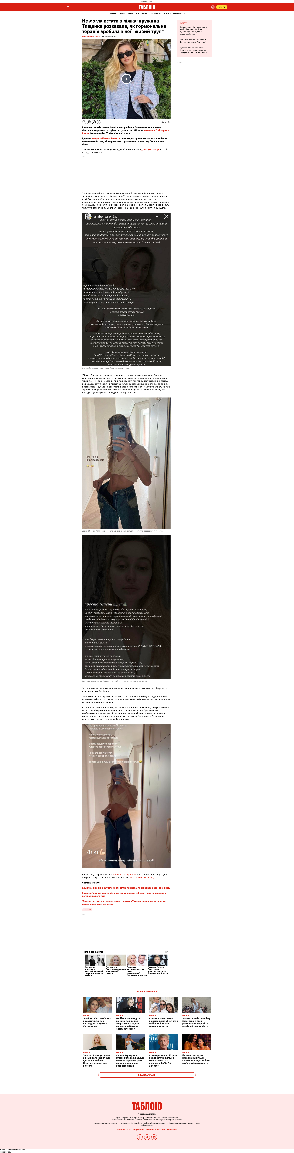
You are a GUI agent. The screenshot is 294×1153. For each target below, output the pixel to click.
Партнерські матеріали (155, 1130)
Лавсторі (158, 13)
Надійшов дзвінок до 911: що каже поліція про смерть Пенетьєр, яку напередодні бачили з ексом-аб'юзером (129, 1023)
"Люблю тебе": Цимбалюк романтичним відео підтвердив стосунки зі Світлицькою (97, 1022)
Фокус (183, 23)
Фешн (130, 13)
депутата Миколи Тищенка (106, 138)
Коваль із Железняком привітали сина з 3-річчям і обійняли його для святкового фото (163, 1022)
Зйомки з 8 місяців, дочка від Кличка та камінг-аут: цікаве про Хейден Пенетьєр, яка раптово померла (96, 1060)
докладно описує (150, 149)
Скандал (122, 13)
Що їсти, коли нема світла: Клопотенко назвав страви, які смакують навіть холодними (194, 50)
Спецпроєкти (179, 13)
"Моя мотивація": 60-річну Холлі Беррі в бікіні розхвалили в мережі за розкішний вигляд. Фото (196, 1022)
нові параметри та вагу (142, 877)
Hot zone (167, 13)
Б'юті (136, 13)
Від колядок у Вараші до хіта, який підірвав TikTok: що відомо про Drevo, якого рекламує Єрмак (193, 30)
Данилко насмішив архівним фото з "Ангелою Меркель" (193, 41)
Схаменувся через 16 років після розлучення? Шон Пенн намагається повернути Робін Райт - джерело (163, 1060)
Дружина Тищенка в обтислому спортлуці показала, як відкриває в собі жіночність (126, 888)
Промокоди (172, 1130)
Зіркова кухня (147, 13)
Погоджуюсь (5, 1152)
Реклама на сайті (124, 1130)
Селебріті (113, 13)
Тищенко (87, 910)
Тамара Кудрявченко (91, 36)
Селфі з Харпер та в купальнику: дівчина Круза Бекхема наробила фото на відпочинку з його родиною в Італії (130, 1060)
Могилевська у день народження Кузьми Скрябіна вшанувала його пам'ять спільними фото (196, 1059)
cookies (21, 1150)
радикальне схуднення (125, 874)
